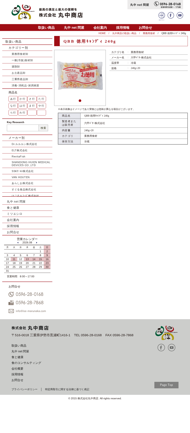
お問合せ (145, 27)
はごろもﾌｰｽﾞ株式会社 (25, 195)
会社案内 (100, 27)
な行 (13, 105)
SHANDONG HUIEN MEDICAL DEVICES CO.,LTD (31, 164)
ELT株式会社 (20, 150)
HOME (102, 33)
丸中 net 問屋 (74, 27)
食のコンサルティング (26, 362)
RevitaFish (18, 156)
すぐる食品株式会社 (24, 189)
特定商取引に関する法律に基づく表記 (67, 389)
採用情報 (123, 27)
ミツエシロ (14, 213)
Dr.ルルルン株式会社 (24, 144)
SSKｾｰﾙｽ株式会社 (23, 171)
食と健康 (13, 207)
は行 (22, 105)
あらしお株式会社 (23, 183)
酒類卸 (16, 66)
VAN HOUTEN (21, 177)
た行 (41, 98)
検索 (43, 127)
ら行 (13, 112)
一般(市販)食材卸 (22, 60)
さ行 (32, 98)
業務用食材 (149, 33)
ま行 (32, 105)
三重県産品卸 (20, 79)
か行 (22, 98)
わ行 (22, 112)
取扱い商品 (46, 27)
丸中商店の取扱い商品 (124, 33)
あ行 (13, 98)
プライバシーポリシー (24, 389)
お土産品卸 (18, 72)
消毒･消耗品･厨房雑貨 (25, 85)
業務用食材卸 (20, 53)
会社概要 (17, 368)
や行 (41, 105)
